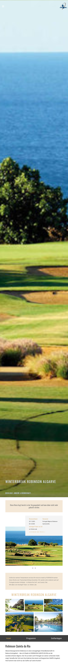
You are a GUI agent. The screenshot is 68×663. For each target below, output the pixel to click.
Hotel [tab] (8, 638)
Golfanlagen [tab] (56, 638)
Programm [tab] (31, 638)
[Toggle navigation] (3, 6)
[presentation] (33, 568)
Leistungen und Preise (36, 532)
